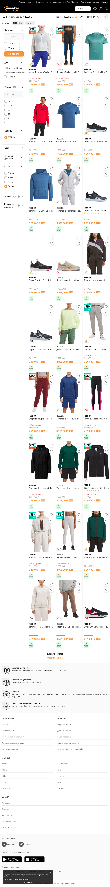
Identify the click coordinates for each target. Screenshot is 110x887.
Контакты (104, 2)
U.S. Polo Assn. (62, 764)
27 (9, 101)
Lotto (59, 770)
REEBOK (11, 137)
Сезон (7, 166)
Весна (11, 173)
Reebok (4, 764)
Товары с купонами (13, 196)
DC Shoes (5, 770)
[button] (100, 8)
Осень (11, 186)
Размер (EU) (10, 87)
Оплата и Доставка (57, 2)
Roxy (59, 782)
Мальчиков (12, 72)
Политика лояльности (10, 749)
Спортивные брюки (9, 821)
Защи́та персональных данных (68, 743)
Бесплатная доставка (9, 205)
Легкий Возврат (72, 2)
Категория (9, 30)
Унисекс (11, 77)
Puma (4, 782)
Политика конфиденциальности (13, 737)
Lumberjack (6, 788)
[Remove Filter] (21, 23)
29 (9, 114)
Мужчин (11, 68)
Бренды (19, 17)
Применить (13, 54)
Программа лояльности (90, 2)
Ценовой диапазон (8, 157)
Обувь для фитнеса (9, 828)
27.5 (10, 105)
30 (9, 118)
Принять (28, 882)
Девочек (21, 72)
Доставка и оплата (64, 731)
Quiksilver (60, 776)
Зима (10, 177)
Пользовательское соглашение (13, 743)
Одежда (51, 658)
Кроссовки (6, 809)
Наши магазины (42, 2)
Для (6, 63)
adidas (4, 776)
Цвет (6, 148)
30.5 (10, 123)
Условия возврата (64, 737)
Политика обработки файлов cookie (70, 749)
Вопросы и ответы (64, 725)
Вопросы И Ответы (26, 2)
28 (9, 110)
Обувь (59, 658)
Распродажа (6, 803)
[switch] (20, 196)
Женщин (21, 68)
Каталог (10, 17)
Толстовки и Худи (8, 815)
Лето (10, 182)
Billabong (60, 788)
